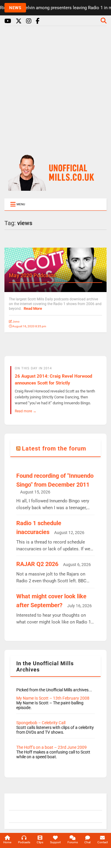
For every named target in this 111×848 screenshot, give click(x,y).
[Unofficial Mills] (55, 188)
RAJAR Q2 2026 (37, 564)
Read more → (25, 411)
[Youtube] (7, 21)
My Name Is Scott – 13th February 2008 (52, 698)
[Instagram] (28, 21)
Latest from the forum (54, 448)
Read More (33, 308)
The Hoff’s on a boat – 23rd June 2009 (51, 747)
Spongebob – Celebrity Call (40, 722)
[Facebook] (38, 21)
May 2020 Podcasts (32, 275)
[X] (19, 21)
